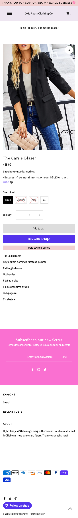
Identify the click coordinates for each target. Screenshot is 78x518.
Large (33, 200)
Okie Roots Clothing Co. (39, 13)
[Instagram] (38, 370)
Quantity (7, 215)
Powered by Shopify (37, 513)
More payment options (39, 248)
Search (6, 402)
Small (8, 200)
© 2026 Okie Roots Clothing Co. (16, 513)
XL (44, 200)
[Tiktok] (45, 370)
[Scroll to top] (70, 508)
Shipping (7, 171)
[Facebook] (32, 370)
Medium (21, 200)
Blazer (32, 28)
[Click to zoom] (69, 50)
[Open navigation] (9, 13)
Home (22, 28)
